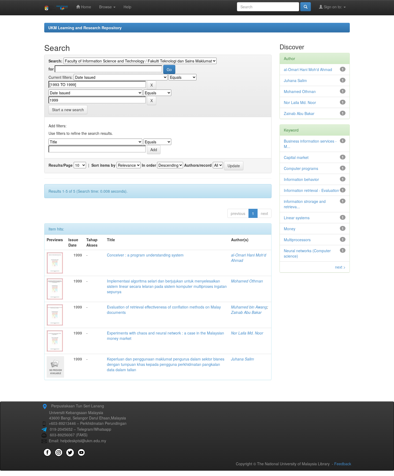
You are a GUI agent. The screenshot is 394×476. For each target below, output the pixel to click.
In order (149, 165)
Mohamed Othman (247, 281)
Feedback (342, 463)
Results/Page (61, 165)
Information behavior (301, 179)
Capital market (296, 157)
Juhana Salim (242, 359)
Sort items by (103, 165)
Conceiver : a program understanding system (145, 255)
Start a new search (68, 109)
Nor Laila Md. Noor (247, 333)
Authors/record (198, 165)
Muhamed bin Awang (249, 307)
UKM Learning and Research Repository (85, 27)
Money (289, 228)
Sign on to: (333, 6)
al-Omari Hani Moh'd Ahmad (308, 69)
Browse (106, 6)
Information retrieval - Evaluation (311, 190)
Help (127, 6)
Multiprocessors (297, 239)
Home (85, 6)
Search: (55, 61)
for (51, 69)
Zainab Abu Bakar (246, 312)
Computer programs (301, 168)
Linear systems (297, 217)
